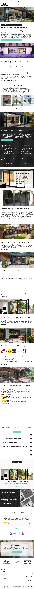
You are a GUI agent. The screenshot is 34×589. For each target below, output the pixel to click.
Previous (1, 100)
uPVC (9, 273)
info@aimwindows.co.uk (28, 578)
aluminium (5, 273)
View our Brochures (7, 503)
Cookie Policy (5, 587)
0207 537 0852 (30, 576)
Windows (3, 571)
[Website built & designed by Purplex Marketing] (32, 587)
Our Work (3, 577)
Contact (3, 579)
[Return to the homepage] (4, 4)
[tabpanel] (17, 476)
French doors (6, 32)
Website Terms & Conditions (17, 586)
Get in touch (18, 183)
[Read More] (13, 533)
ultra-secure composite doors (9, 498)
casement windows (4, 497)
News (2, 581)
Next (32, 100)
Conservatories (4, 574)
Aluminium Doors (4, 296)
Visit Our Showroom (5, 249)
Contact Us (17, 108)
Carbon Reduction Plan (26, 586)
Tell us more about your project (8, 80)
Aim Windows (9, 500)
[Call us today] (27, 5)
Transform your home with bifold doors (11, 40)
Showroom (3, 578)
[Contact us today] (30, 5)
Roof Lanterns (4, 575)
